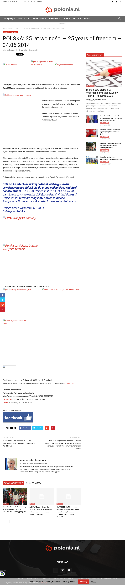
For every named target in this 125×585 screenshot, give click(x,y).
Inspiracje (22, 18)
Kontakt (39, 2)
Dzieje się (8, 18)
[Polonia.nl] (62, 10)
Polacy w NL (90, 85)
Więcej (93, 581)
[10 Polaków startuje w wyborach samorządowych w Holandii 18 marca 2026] (104, 73)
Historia (17, 29)
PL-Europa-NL (14, 32)
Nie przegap (38, 18)
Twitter (6, 402)
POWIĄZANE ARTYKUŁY (13, 483)
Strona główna (8, 29)
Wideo (87, 18)
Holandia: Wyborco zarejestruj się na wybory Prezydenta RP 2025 (110, 132)
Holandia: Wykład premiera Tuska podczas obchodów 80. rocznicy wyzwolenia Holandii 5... (111, 118)
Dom (66, 18)
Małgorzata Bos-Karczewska (17, 50)
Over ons (26, 2)
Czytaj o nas (69, 383)
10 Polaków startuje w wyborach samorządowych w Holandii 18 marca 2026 (102, 92)
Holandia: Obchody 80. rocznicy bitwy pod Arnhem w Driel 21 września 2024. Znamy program (14, 509)
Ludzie (32, 504)
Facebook (7, 399)
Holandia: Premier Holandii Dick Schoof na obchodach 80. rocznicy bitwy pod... (110, 146)
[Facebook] (112, 1)
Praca (76, 18)
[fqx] (4, 573)
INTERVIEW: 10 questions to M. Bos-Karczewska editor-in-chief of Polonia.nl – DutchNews (19, 443)
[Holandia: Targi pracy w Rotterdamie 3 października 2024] (92, 160)
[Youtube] (120, 1)
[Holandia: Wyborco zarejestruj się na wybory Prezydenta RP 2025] (92, 133)
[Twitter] (116, 1)
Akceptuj (83, 582)
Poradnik (53, 18)
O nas (33, 2)
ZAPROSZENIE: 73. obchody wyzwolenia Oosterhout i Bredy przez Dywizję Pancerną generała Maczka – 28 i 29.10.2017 (68, 512)
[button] (119, 19)
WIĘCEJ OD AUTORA (34, 483)
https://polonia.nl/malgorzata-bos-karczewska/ (33, 463)
